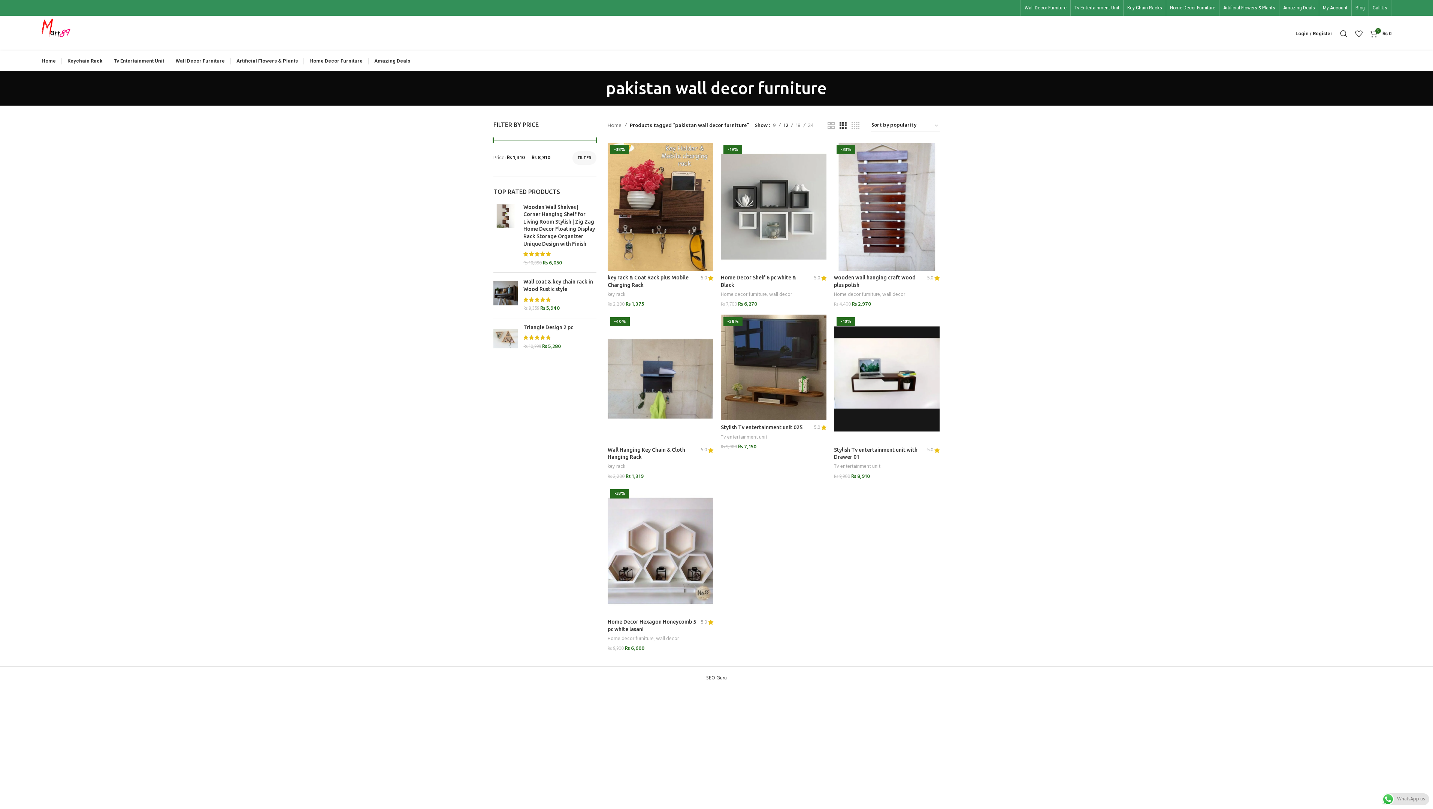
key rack (616, 295)
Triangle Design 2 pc (548, 327)
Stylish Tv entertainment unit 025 (761, 427)
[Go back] (596, 88)
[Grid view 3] (843, 126)
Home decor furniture (744, 295)
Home (615, 126)
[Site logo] (56, 33)
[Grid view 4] (855, 126)
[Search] (1343, 33)
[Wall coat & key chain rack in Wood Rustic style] (505, 295)
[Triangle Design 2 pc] (505, 339)
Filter (584, 158)
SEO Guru (716, 678)
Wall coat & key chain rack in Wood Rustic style (558, 285)
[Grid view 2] (831, 126)
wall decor (780, 295)
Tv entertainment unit (744, 437)
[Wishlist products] (1358, 33)
